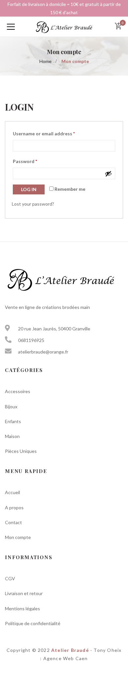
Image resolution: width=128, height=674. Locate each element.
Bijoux (11, 406)
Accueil (12, 492)
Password (25, 161)
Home (45, 61)
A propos (14, 507)
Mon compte (18, 537)
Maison (12, 436)
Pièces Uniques (21, 451)
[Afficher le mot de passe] (108, 173)
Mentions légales (22, 608)
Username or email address (44, 133)
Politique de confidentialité (32, 623)
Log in (28, 189)
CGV (10, 578)
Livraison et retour (24, 593)
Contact (13, 522)
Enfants (13, 421)
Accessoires (17, 391)
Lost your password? (33, 204)
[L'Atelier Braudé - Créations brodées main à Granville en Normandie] (64, 26)
